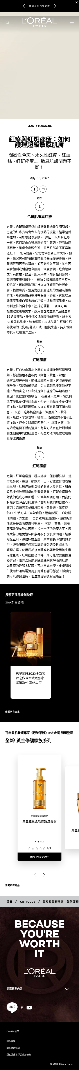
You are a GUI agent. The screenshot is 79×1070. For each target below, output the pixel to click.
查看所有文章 (12, 711)
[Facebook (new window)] (22, 1007)
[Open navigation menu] (72, 22)
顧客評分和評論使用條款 (19, 1054)
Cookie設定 (13, 1031)
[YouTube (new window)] (29, 1007)
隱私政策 (11, 1041)
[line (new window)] (12, 1007)
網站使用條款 (13, 1047)
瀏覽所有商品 (12, 885)
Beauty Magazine (40, 125)
